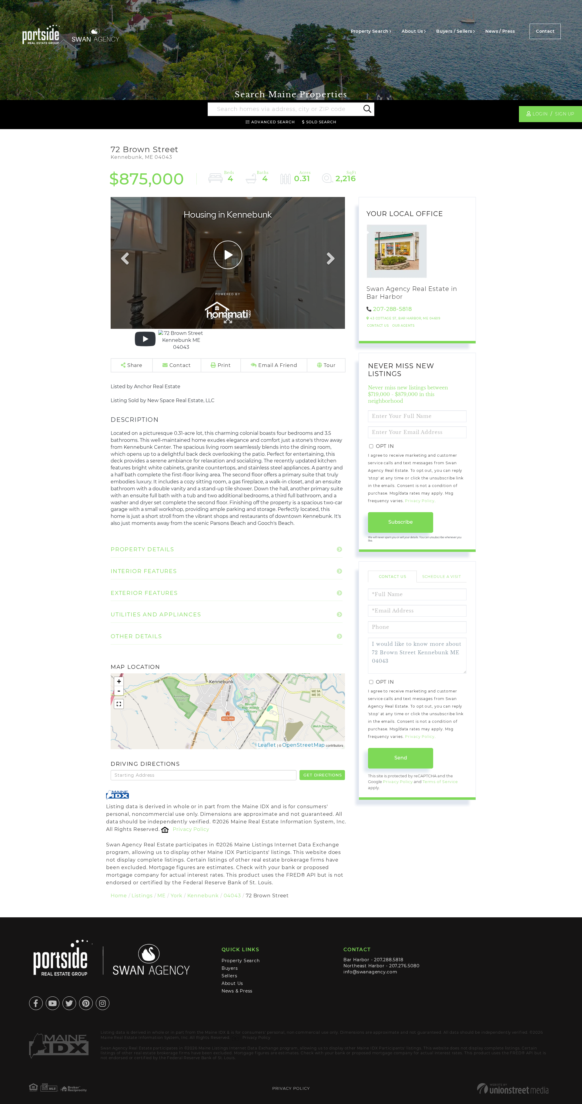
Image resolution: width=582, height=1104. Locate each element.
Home (119, 896)
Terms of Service (440, 781)
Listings (142, 896)
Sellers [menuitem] (229, 976)
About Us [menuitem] (412, 31)
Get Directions (322, 774)
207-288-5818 (392, 309)
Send (400, 758)
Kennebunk (203, 896)
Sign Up (564, 114)
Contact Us (378, 326)
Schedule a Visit (441, 576)
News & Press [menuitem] (237, 991)
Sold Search (321, 122)
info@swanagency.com (370, 972)
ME (161, 896)
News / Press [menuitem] (500, 31)
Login (540, 114)
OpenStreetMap (303, 745)
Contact (545, 31)
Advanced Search (273, 122)
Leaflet (267, 745)
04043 (232, 896)
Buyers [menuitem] (230, 968)
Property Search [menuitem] (370, 31)
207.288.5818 (388, 959)
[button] (367, 109)
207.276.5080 (404, 966)
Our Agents (403, 326)
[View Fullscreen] (118, 704)
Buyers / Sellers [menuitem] (454, 31)
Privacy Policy (191, 829)
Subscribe (400, 522)
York (176, 896)
